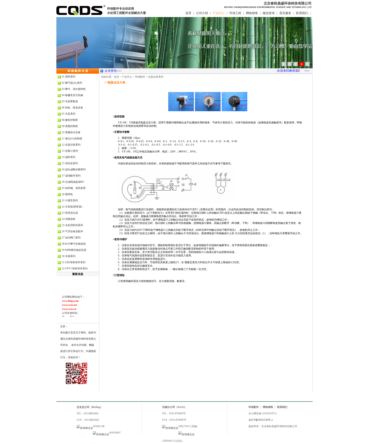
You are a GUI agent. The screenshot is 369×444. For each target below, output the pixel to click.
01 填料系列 (68, 76)
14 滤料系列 (68, 157)
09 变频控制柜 (70, 126)
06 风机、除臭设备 (72, 107)
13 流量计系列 (70, 150)
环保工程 (235, 13)
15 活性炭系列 (70, 163)
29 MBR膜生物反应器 (74, 249)
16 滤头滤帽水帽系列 (74, 169)
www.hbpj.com (70, 297)
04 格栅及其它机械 (72, 95)
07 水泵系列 (68, 113)
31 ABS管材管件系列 (73, 262)
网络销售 (252, 13)
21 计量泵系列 (70, 200)
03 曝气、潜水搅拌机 (74, 89)
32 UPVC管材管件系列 (75, 268)
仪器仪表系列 (155, 76)
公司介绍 (202, 13)
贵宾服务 (285, 13)
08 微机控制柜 (70, 119)
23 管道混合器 (70, 212)
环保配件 (140, 76)
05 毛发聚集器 (70, 101)
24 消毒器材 (68, 219)
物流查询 (269, 13)
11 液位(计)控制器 (72, 138)
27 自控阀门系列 (71, 237)
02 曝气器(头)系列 (72, 82)
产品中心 (219, 13)
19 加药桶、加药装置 (74, 188)
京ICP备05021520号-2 (261, 419)
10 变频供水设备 (71, 132)
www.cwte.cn (69, 306)
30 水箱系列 (68, 256)
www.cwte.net (69, 302)
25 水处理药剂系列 (72, 225)
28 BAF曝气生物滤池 (74, 243)
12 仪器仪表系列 (71, 144)
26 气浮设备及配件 (72, 231)
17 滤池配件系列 (71, 175)
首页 (188, 13)
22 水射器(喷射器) (72, 206)
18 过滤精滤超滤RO (73, 181)
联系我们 (302, 13)
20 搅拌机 (67, 194)
